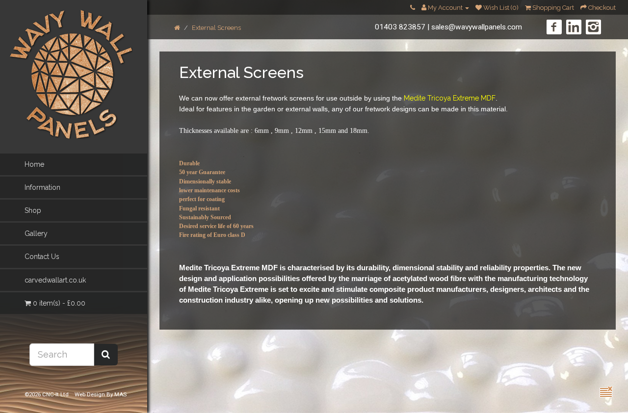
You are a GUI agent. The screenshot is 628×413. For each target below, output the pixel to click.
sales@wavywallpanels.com (476, 27)
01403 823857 (400, 27)
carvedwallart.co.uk (55, 280)
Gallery (36, 233)
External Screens (216, 27)
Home (34, 164)
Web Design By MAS (101, 394)
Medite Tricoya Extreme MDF (450, 98)
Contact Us (42, 256)
